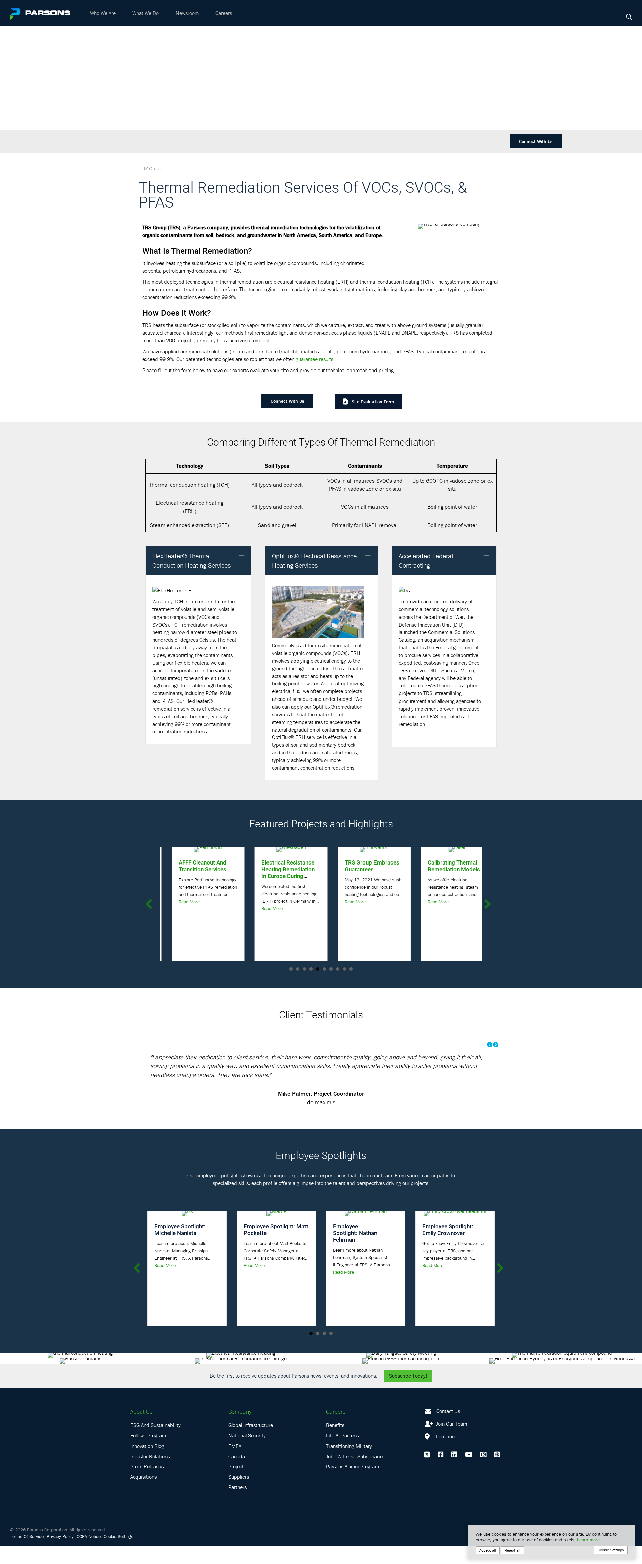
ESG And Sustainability (155, 1442)
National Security (247, 1453)
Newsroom (187, 13)
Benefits (335, 1442)
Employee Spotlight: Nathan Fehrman (355, 1250)
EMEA (234, 1463)
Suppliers (238, 1494)
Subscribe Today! (408, 1393)
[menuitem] (103, 13)
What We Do (145, 13)
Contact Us (448, 1428)
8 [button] (337, 969)
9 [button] (344, 969)
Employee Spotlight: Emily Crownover (447, 1247)
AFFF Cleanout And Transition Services (191, 865)
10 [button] (351, 969)
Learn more (588, 1540)
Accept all (487, 1550)
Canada (236, 1473)
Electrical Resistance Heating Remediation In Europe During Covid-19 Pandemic (276, 872)
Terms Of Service (27, 1554)
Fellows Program (148, 1453)
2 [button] (297, 969)
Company (239, 1429)
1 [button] (291, 969)
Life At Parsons (342, 1453)
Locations (446, 1454)
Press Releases (147, 1484)
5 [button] (317, 969)
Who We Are (103, 13)
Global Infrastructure (250, 1442)
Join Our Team (451, 1441)
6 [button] (324, 969)
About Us (141, 1429)
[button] (241, 556)
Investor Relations (150, 1473)
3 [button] (304, 969)
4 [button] (311, 969)
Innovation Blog (147, 1463)
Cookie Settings (118, 1554)
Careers (223, 13)
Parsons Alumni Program (352, 1484)
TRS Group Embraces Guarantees (360, 865)
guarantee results (314, 359)
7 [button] (331, 969)
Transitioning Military (349, 1463)
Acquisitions (143, 1494)
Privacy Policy (60, 1554)
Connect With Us (535, 141)
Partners (237, 1504)
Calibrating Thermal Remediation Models (442, 865)
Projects (237, 1484)
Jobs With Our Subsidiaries (355, 1473)
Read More (177, 902)
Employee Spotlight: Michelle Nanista (180, 1247)
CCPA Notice (89, 1554)
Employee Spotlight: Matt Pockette (276, 1247)
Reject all (512, 1550)
